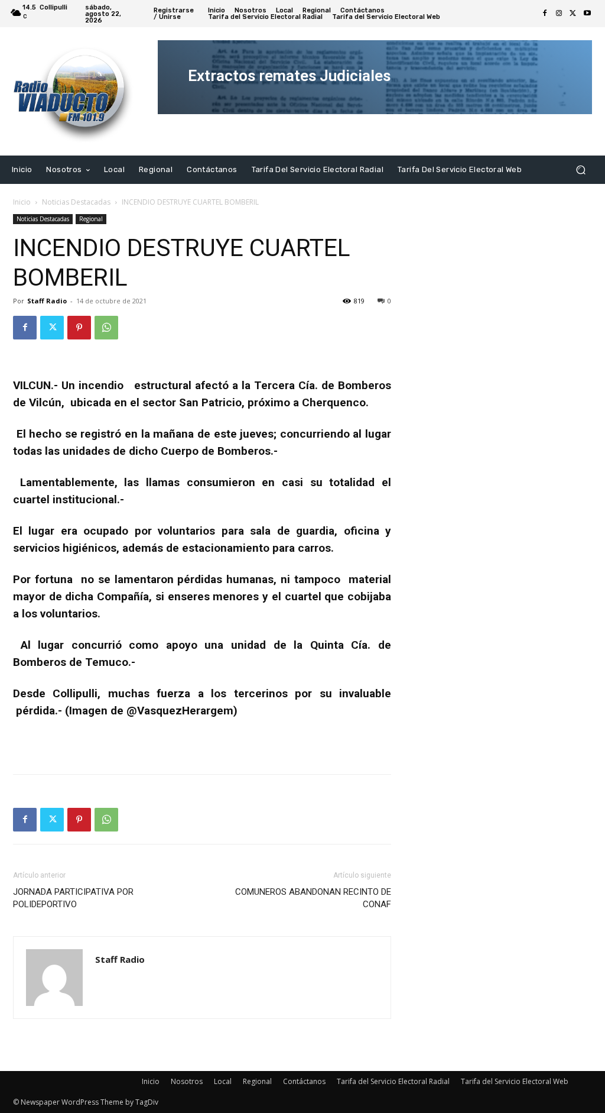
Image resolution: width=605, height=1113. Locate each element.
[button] (580, 169)
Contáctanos (304, 1081)
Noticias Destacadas (76, 202)
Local (223, 1081)
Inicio (22, 202)
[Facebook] (545, 14)
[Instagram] (559, 14)
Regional (91, 219)
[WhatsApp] (106, 327)
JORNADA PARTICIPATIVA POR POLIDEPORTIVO (73, 898)
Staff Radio (47, 300)
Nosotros (187, 1081)
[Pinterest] (79, 327)
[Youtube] (587, 14)
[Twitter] (573, 14)
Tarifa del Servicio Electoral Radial (393, 1081)
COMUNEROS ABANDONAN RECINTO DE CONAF (313, 898)
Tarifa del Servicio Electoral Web (514, 1081)
